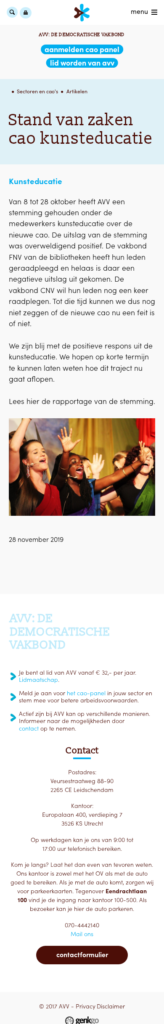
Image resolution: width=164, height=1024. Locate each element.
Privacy (85, 1006)
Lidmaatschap (38, 680)
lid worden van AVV (82, 63)
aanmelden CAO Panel (82, 49)
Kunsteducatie (35, 181)
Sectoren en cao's (37, 91)
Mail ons (82, 934)
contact (29, 728)
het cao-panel (86, 693)
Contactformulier (82, 954)
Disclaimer (111, 1006)
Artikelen (76, 91)
